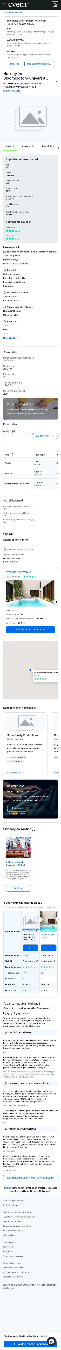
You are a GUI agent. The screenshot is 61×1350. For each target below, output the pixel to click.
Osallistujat (9, 431)
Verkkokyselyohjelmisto (14, 1230)
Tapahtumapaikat (14, 12)
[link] (25, 723)
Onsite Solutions (10, 1205)
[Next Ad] (56, 602)
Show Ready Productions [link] (22, 735)
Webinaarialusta (10, 1235)
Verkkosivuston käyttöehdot (16, 1272)
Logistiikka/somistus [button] (16, 757)
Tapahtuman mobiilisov (13, 1221)
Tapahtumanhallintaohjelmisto (17, 1212)
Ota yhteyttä (8, 1247)
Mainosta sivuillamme (13, 1277)
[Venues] (55, 4)
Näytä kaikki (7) (11, 338)
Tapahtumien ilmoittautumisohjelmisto (21, 1217)
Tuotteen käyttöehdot (13, 1268)
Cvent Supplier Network (14, 1200)
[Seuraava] (57, 147)
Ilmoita (7, 1188)
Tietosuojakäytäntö (12, 1263)
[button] (30, 118)
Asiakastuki (8, 1251)
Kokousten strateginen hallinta (17, 1226)
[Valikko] (3, 5)
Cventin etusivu (10, 1242)
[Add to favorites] (56, 82)
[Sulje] (52, 22)
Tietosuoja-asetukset (13, 1256)
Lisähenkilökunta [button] (15, 761)
